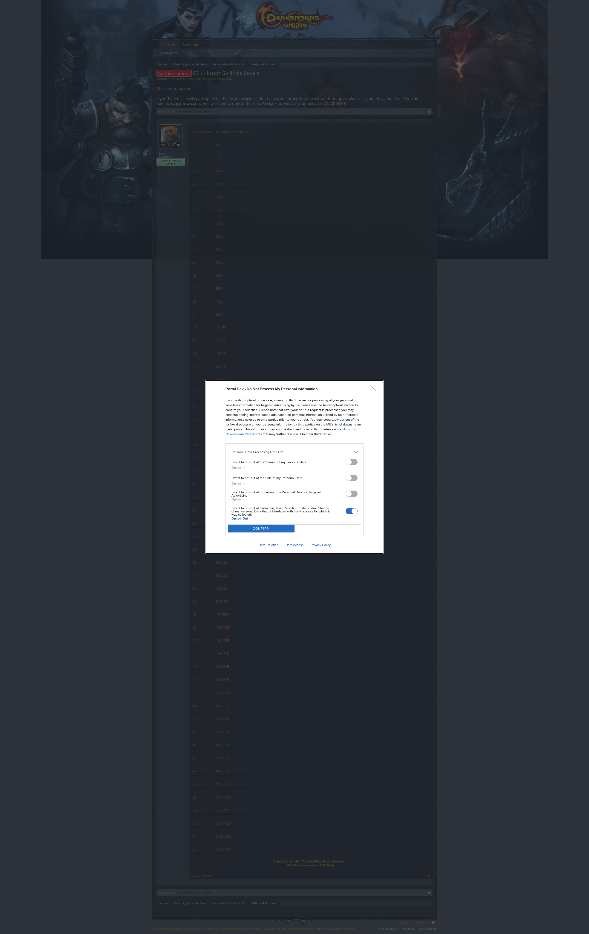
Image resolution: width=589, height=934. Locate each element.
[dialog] (294, 467)
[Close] (374, 389)
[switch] (352, 462)
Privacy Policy (321, 545)
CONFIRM (261, 528)
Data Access (294, 545)
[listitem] (294, 451)
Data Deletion (268, 545)
